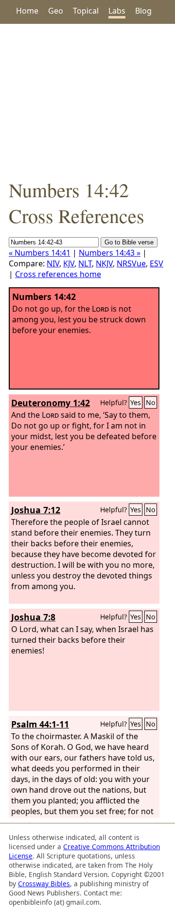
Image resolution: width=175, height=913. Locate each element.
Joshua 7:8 (33, 617)
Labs (116, 10)
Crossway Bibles (44, 883)
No (151, 402)
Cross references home (58, 274)
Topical (86, 10)
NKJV (104, 263)
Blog (143, 10)
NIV (53, 263)
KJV (68, 263)
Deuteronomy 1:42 (50, 403)
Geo (55, 10)
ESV (156, 263)
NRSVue (131, 263)
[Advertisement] (87, 100)
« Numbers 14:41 (39, 252)
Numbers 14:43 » (109, 252)
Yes (135, 402)
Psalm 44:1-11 (40, 724)
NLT (85, 263)
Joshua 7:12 (35, 510)
